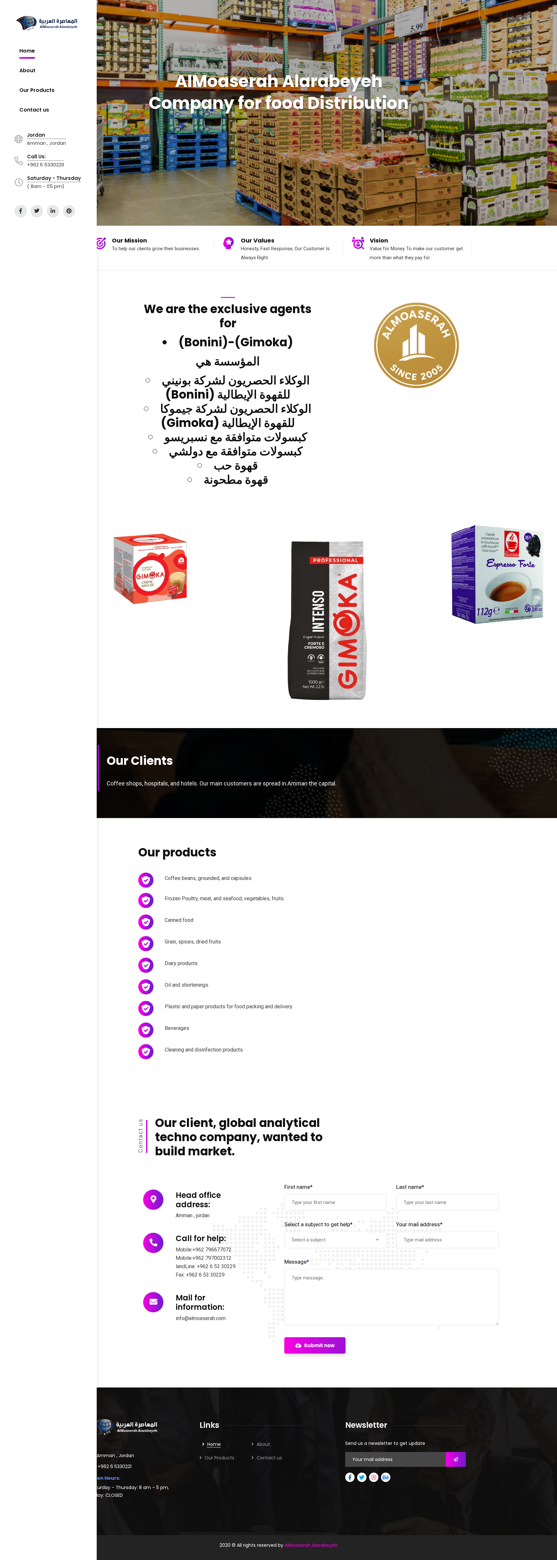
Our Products (219, 1458)
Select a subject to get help (318, 1224)
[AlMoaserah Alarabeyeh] (48, 23)
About (263, 1444)
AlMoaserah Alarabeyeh (311, 1545)
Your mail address (419, 1224)
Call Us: (36, 156)
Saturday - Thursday (54, 178)
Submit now (319, 1345)
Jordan (36, 135)
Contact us (269, 1458)
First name (298, 1187)
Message (296, 1262)
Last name (410, 1187)
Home (214, 1444)
